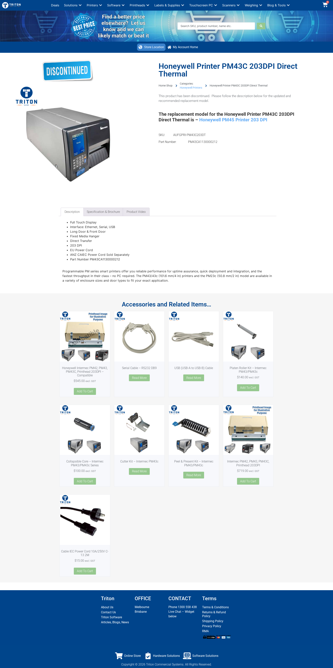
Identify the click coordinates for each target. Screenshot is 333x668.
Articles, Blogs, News (115, 622)
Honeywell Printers (191, 87)
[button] (73, 5)
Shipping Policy (212, 621)
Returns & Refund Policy (214, 614)
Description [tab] (72, 212)
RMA (205, 631)
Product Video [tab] (136, 212)
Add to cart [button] (85, 391)
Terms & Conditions (215, 607)
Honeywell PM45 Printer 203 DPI (233, 120)
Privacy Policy (211, 626)
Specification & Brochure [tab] (103, 212)
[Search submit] (261, 26)
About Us (107, 607)
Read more (139, 378)
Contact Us (108, 612)
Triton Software (111, 617)
